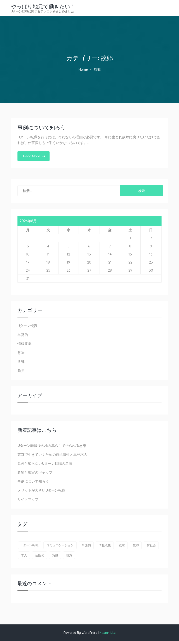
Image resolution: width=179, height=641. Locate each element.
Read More (31, 156)
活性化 (39, 555)
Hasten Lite (107, 633)
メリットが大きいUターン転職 (41, 490)
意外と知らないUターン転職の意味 (44, 463)
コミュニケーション (60, 545)
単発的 (22, 334)
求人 (24, 555)
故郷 (20, 361)
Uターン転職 (27, 326)
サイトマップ (27, 499)
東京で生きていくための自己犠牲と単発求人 (52, 454)
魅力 (69, 555)
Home (83, 69)
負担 (20, 370)
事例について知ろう (41, 127)
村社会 (151, 545)
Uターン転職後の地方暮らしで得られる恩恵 (51, 445)
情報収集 (24, 343)
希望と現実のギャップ (34, 472)
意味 (20, 352)
